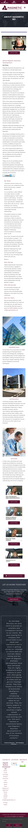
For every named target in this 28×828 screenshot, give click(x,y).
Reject (18, 825)
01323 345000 (13, 308)
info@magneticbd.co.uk (11, 310)
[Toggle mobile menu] (25, 7)
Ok (9, 825)
